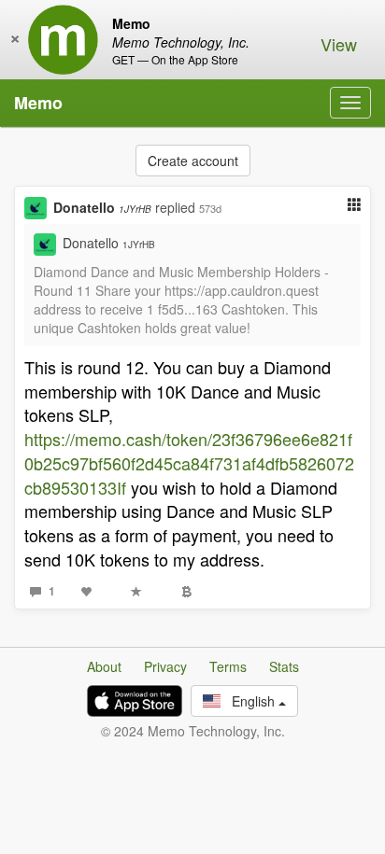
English (249, 701)
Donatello (102, 207)
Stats (284, 666)
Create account (193, 160)
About (104, 666)
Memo (38, 103)
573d (210, 208)
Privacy (165, 666)
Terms (228, 666)
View (339, 44)
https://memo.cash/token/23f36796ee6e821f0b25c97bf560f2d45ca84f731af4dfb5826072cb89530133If (189, 462)
